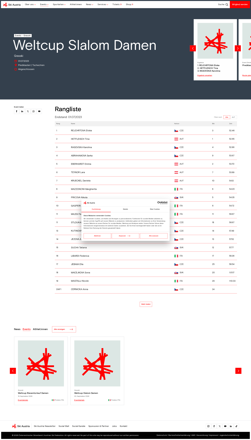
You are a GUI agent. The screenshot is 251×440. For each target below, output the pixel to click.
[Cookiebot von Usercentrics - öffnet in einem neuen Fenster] (158, 202)
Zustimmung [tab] (96, 209)
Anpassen (122, 236)
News (17, 329)
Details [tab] (125, 209)
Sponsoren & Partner (98, 426)
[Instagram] (208, 426)
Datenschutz (162, 435)
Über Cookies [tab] (155, 209)
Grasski (27, 35)
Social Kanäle (78, 426)
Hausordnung (202, 435)
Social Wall (64, 426)
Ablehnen (97, 236)
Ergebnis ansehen (204, 75)
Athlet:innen (40, 329)
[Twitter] (219, 426)
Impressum (213, 435)
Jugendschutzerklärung (229, 435)
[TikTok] (236, 426)
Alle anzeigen (59, 329)
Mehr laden (146, 304)
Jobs (114, 426)
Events (18, 35)
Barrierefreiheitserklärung (179, 435)
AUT (233, 117)
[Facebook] (214, 426)
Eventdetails (23, 400)
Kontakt (123, 426)
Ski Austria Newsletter (44, 426)
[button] (30, 4)
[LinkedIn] (230, 426)
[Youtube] (225, 426)
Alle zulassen (153, 236)
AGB (193, 435)
